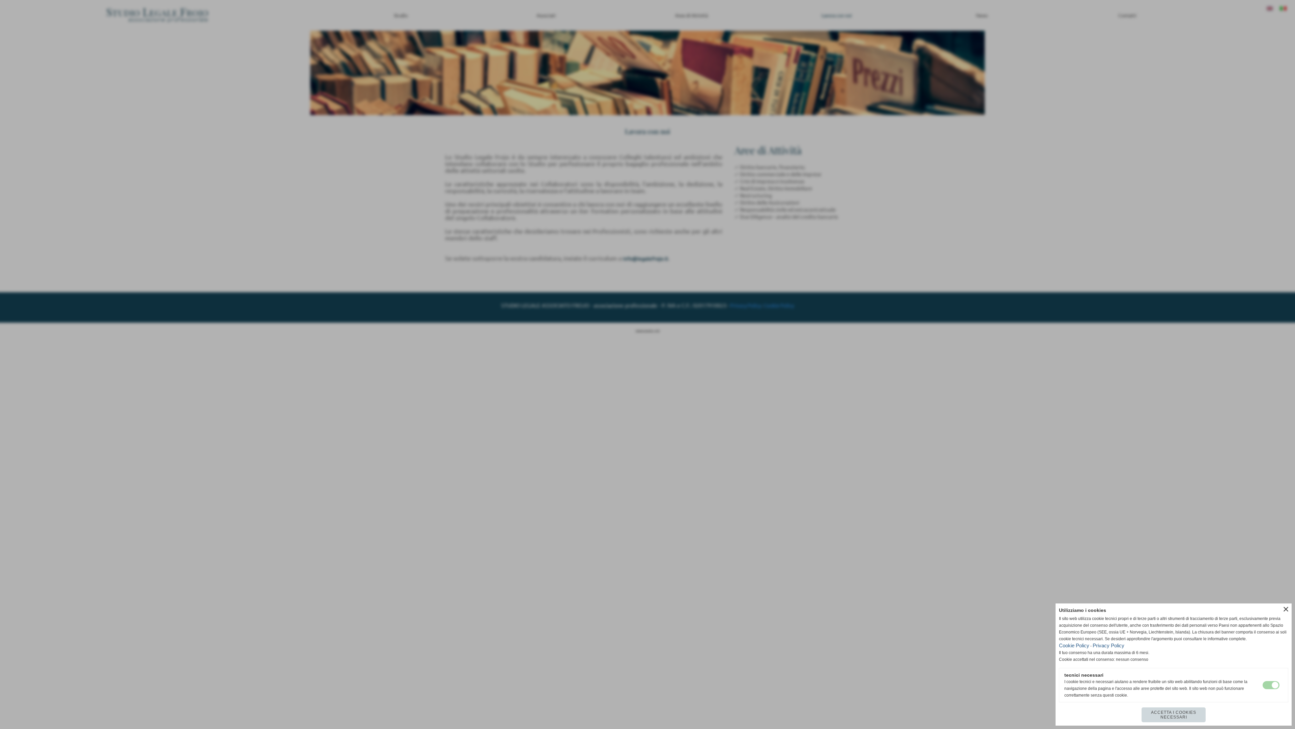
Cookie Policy (1074, 645)
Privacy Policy (1108, 645)
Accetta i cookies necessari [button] (1173, 715)
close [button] (1286, 609)
